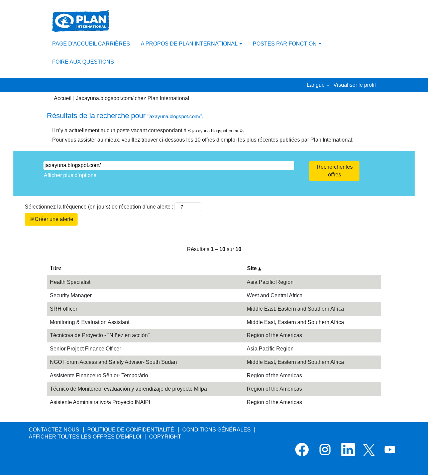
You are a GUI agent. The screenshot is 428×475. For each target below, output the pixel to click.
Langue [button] (316, 85)
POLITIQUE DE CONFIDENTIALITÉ (130, 429)
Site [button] (252, 268)
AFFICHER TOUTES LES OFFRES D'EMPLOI (85, 437)
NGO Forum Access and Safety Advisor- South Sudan (113, 362)
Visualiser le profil (354, 85)
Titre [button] (55, 268)
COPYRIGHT (165, 437)
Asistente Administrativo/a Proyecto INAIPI (100, 402)
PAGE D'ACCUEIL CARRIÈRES (91, 44)
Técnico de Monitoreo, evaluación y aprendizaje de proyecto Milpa (128, 389)
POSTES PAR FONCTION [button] (285, 44)
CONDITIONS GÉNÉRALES (216, 429)
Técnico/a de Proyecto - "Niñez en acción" (100, 335)
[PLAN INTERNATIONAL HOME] (80, 21)
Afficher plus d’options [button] (70, 175)
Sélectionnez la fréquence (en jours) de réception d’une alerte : (99, 207)
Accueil (63, 98)
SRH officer (63, 309)
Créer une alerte (53, 219)
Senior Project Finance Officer (85, 348)
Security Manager (71, 295)
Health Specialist (70, 282)
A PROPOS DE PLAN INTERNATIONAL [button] (190, 44)
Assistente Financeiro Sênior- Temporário (99, 375)
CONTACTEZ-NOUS (54, 429)
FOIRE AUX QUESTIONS (83, 62)
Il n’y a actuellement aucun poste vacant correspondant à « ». (148, 130)
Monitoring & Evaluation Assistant (89, 322)
